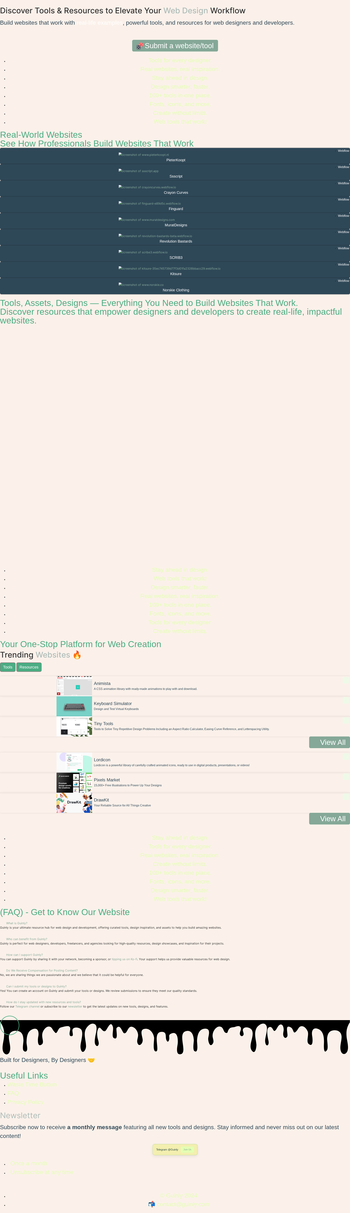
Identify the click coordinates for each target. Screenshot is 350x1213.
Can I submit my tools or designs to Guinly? (36, 986)
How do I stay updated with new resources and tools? (43, 1002)
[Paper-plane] (14, 1185)
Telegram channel (27, 1006)
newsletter (75, 1006)
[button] (175, 923)
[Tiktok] (4, 1185)
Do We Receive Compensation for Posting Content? (42, 970)
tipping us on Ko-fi (124, 959)
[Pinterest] (24, 1185)
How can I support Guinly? (24, 955)
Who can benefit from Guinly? (26, 939)
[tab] (7, 667)
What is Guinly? (16, 923)
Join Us (187, 1149)
